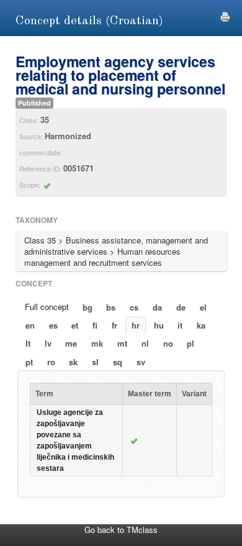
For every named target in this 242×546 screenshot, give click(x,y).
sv (141, 362)
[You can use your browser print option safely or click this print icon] (225, 15)
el (203, 307)
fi (94, 325)
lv (48, 343)
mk (97, 343)
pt (29, 362)
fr (114, 325)
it (179, 325)
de (181, 307)
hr (136, 325)
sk (73, 362)
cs (134, 307)
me (71, 343)
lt (27, 343)
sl (95, 362)
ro (51, 362)
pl (190, 343)
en (30, 325)
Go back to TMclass (121, 529)
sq (117, 362)
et (74, 325)
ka (201, 325)
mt (122, 343)
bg (87, 307)
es (53, 325)
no (168, 343)
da (157, 307)
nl (145, 343)
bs (110, 307)
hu (159, 325)
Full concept (47, 306)
